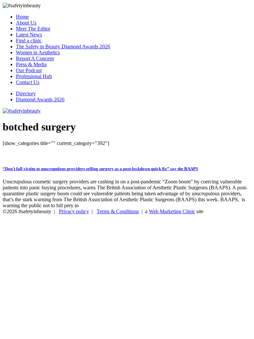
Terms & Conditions (118, 211)
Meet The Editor (33, 28)
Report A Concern (35, 58)
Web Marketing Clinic (172, 211)
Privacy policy (74, 211)
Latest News (29, 34)
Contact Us (27, 82)
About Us (26, 22)
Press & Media (31, 64)
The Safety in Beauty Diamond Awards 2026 (63, 46)
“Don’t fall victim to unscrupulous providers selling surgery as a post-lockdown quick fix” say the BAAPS (100, 168)
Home (22, 17)
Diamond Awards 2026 (40, 99)
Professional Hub (34, 76)
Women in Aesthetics (38, 52)
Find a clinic (29, 40)
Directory (26, 93)
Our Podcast (29, 70)
